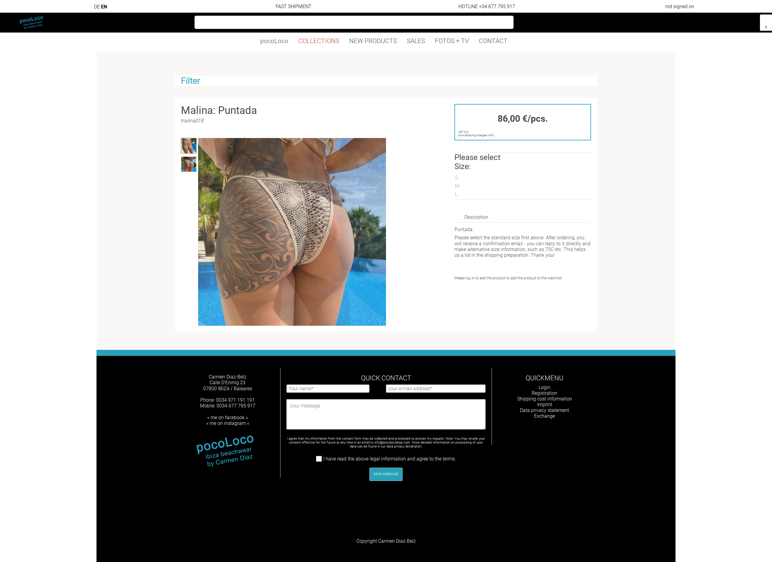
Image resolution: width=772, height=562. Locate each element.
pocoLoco (274, 41)
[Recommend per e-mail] (501, 292)
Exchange (544, 416)
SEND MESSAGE (386, 474)
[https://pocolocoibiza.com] (554, 431)
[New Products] (741, 20)
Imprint (544, 404)
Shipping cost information (544, 399)
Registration (544, 393)
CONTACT (493, 41)
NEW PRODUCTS (373, 41)
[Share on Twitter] (490, 292)
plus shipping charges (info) (476, 135)
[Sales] (752, 20)
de (97, 7)
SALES (416, 41)
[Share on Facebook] (479, 292)
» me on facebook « (227, 417)
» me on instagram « (227, 423)
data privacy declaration (404, 446)
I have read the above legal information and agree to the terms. (389, 459)
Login (544, 387)
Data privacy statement (544, 410)
